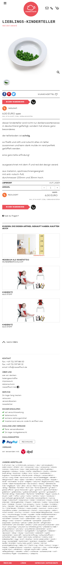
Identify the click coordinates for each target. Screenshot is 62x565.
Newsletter (7, 404)
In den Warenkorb (15, 102)
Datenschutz (8, 384)
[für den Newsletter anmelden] (46, 7)
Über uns (8, 563)
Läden (23, 563)
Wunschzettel (46, 94)
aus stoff (7, 293)
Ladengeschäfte (9, 378)
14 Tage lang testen (11, 395)
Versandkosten (26, 116)
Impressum (7, 381)
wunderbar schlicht (15, 261)
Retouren (6, 398)
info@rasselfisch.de (17, 367)
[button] (4, 94)
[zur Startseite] (31, 8)
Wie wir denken (9, 375)
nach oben (12, 342)
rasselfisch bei (9, 387)
